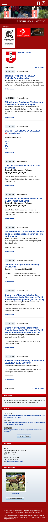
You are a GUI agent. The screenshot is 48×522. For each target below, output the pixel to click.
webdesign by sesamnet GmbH (36, 511)
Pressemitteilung (14, 133)
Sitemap (27, 512)
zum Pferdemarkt (15, 499)
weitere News (24, 436)
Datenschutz (10, 512)
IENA (7, 141)
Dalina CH (15, 494)
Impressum (19, 512)
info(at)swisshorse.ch (15, 461)
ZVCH (7, 148)
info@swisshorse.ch (10, 518)
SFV (6, 146)
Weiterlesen (9, 89)
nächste (41, 68)
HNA (6, 144)
